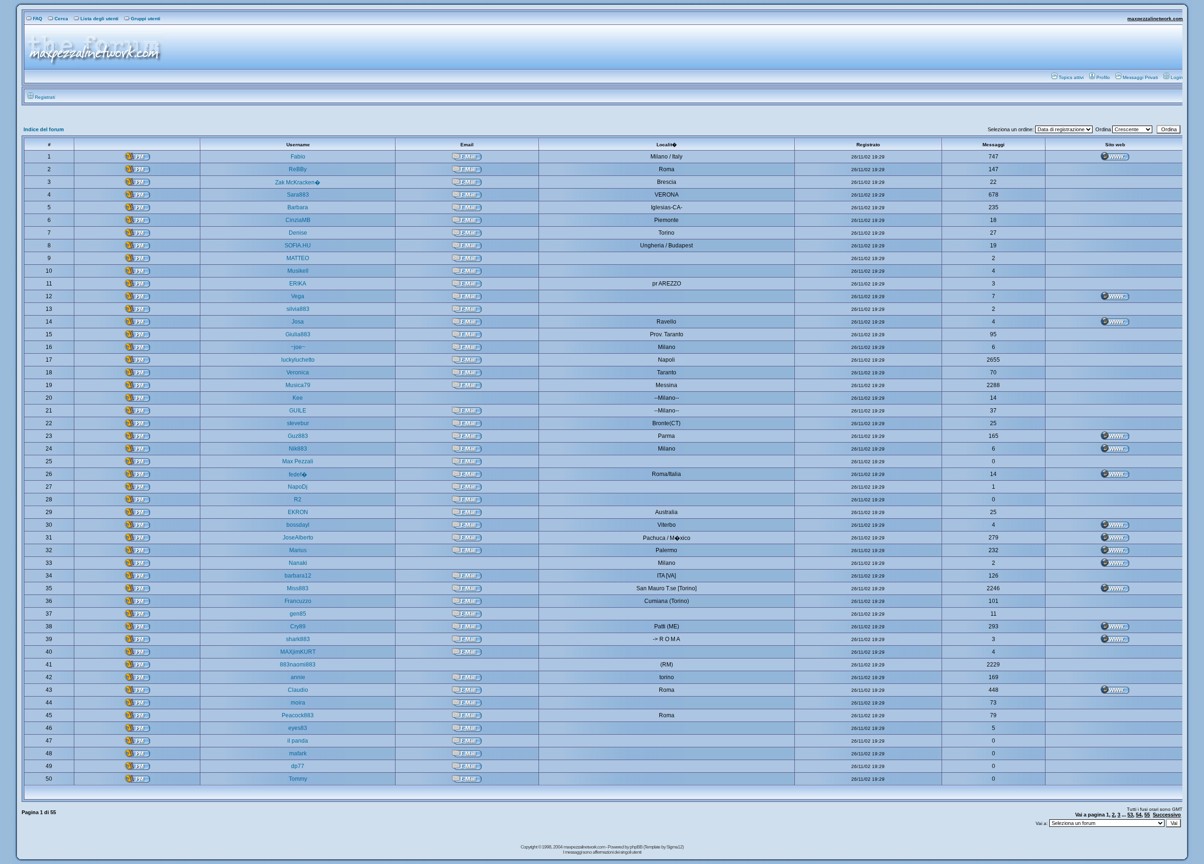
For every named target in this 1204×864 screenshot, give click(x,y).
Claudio (298, 690)
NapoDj (298, 487)
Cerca (61, 18)
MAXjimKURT (298, 652)
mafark (298, 753)
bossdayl (297, 525)
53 (1130, 814)
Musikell (298, 271)
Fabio (298, 156)
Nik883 (298, 448)
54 (1138, 814)
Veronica (297, 372)
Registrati (45, 97)
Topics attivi (1071, 77)
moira (298, 702)
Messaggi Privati (1140, 77)
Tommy (298, 779)
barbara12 (298, 575)
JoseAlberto (298, 537)
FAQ (37, 18)
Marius (298, 550)
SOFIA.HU (298, 245)
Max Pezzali (297, 461)
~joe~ (298, 347)
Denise (298, 233)
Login (1177, 77)
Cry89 (298, 626)
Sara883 (298, 194)
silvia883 (297, 309)
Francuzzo (298, 601)
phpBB (636, 846)
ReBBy (298, 169)
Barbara (297, 207)
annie (298, 677)
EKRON (298, 512)
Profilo (1103, 77)
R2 (297, 499)
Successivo (1167, 814)
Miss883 (298, 588)
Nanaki (298, 563)
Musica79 (297, 385)
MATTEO (297, 258)
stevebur (298, 423)
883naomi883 (298, 664)
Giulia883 (297, 334)
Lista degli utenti (99, 18)
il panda (297, 740)
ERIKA (297, 283)
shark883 (298, 639)
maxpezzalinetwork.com (1155, 18)
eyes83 (297, 728)
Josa (298, 321)
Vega (297, 296)
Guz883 (298, 436)
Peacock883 (298, 715)
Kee (298, 398)
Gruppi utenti (145, 18)
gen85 (298, 613)
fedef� (298, 474)
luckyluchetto (298, 360)
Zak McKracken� (297, 182)
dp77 (297, 766)
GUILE (297, 410)
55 (1147, 814)
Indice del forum (44, 129)
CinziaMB (297, 220)
